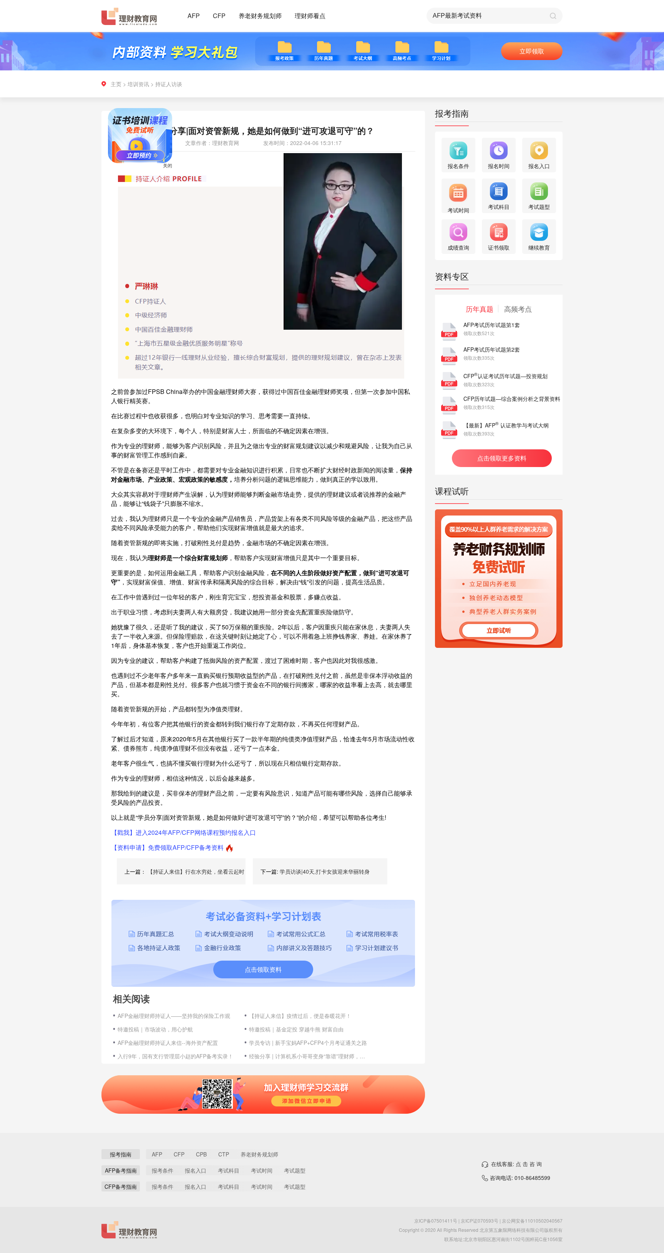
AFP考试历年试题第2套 (491, 349)
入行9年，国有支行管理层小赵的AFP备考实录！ (175, 1056)
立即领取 (532, 51)
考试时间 (261, 1170)
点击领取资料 (263, 969)
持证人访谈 (168, 84)
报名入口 (195, 1170)
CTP (223, 1154)
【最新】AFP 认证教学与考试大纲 (506, 425)
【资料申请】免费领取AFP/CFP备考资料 (167, 847)
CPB (201, 1154)
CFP (219, 15)
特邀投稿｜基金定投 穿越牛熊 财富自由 (296, 1029)
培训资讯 (138, 84)
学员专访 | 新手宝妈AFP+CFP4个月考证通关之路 (308, 1042)
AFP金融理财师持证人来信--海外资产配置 (168, 1042)
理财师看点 (310, 15)
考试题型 (294, 1170)
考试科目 (228, 1170)
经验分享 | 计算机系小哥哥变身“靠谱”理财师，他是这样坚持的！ (308, 1056)
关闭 (190, 188)
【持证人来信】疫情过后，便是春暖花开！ (300, 1015)
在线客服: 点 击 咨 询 (516, 1164)
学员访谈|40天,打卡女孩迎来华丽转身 (325, 871)
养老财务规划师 (260, 15)
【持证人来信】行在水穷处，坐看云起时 (196, 871)
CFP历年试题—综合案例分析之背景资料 (511, 398)
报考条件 (162, 1170)
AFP (194, 15)
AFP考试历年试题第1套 (491, 325)
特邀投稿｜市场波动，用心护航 (155, 1029)
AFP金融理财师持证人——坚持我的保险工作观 (174, 1015)
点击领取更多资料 (501, 458)
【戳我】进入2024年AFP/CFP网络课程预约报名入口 (183, 832)
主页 (116, 84)
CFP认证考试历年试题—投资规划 (505, 376)
